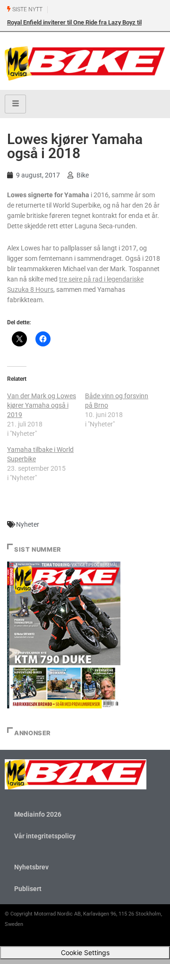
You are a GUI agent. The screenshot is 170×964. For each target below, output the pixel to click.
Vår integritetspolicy (45, 836)
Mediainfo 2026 (37, 814)
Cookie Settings (85, 952)
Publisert (28, 888)
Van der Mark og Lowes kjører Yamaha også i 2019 (41, 405)
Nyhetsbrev (31, 867)
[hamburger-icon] (15, 104)
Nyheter (27, 524)
